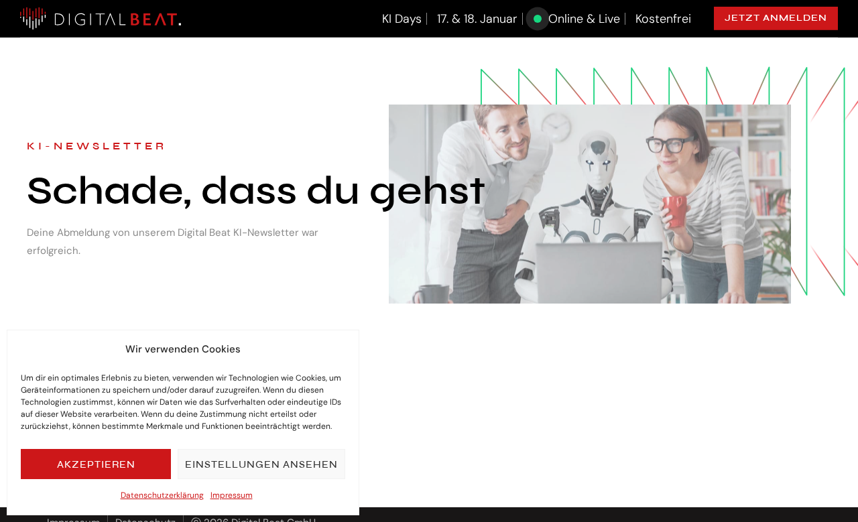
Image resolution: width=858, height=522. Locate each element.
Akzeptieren (96, 464)
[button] (776, 18)
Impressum (231, 495)
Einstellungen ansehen (261, 464)
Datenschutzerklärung (162, 495)
